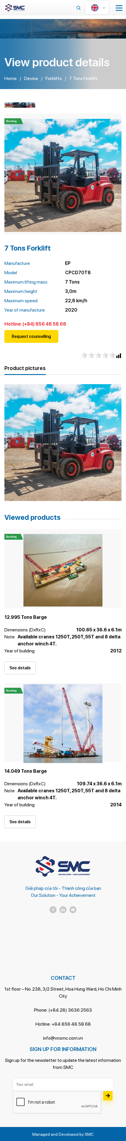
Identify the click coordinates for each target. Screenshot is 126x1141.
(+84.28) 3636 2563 (70, 1010)
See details (20, 668)
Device (31, 78)
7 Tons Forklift (83, 78)
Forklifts (53, 78)
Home (10, 78)
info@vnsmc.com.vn (63, 1038)
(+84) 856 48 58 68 (44, 324)
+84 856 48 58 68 (71, 1024)
